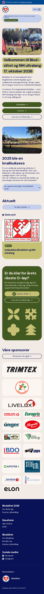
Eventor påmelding (10, 512)
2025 (4, 527)
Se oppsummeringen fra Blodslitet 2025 (18, 187)
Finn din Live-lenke (10, 20)
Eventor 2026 (22, 294)
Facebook (9, 555)
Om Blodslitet (8, 538)
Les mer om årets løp (21, 117)
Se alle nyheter (20, 207)
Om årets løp (7, 509)
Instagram (9, 559)
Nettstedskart (8, 572)
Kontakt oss (7, 541)
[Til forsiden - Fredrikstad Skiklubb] (5, 9)
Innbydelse (20, 104)
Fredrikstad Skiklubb (26, 2)
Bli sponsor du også (21, 356)
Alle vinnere (7, 523)
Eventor (21, 111)
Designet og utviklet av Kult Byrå (13, 588)
